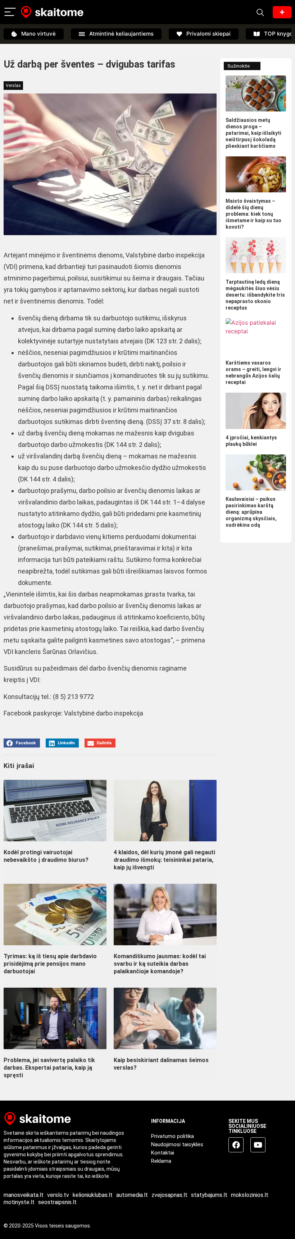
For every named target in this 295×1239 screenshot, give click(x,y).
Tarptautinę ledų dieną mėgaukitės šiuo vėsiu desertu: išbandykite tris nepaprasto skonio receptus (255, 295)
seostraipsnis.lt (57, 1202)
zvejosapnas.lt (169, 1195)
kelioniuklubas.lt (93, 1195)
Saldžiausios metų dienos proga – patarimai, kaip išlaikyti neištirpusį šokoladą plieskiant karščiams (253, 133)
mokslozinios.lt (249, 1195)
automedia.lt (132, 1195)
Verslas (13, 85)
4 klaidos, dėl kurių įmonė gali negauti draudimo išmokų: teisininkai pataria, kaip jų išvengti (164, 860)
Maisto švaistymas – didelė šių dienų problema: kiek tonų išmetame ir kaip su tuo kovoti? (253, 214)
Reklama (161, 1161)
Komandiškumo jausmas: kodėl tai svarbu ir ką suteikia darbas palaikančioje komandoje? (160, 964)
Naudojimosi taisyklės (177, 1144)
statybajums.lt (209, 1195)
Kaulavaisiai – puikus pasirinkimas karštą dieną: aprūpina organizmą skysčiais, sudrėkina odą (251, 512)
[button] (22, 743)
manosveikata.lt (24, 1195)
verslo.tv (58, 1195)
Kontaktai (162, 1152)
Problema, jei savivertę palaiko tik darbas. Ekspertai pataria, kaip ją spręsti (49, 1068)
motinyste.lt (19, 1202)
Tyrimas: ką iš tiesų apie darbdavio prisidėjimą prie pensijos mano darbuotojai (50, 964)
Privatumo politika (172, 1136)
